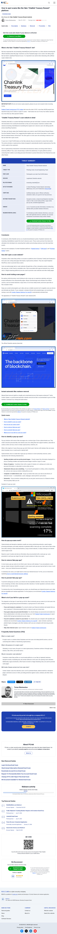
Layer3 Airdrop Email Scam (9, 765)
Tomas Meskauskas (10, 20)
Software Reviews (6, 918)
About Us (27, 913)
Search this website (49, 913)
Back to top (53, 707)
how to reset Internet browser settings (17, 574)
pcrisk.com (15, 894)
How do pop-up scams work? (12, 424)
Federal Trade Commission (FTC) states (12, 109)
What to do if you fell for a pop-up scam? (15, 432)
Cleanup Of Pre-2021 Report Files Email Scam (15, 777)
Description (14, 26)
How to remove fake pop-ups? (12, 427)
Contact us (27, 910)
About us (28, 753)
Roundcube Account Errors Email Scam (13, 771)
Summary (23, 26)
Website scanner (48, 910)
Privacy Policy (36, 408)
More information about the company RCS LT (30, 719)
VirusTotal (48, 188)
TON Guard (44, 248)
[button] (54, 3)
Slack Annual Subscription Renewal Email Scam (16, 768)
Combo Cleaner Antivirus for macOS (21, 292)
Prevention (42, 26)
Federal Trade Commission (42, 614)
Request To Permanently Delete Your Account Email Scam (19, 774)
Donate (28, 726)
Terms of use (37, 927)
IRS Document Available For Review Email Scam (16, 779)
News (3, 913)
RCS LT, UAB (5, 891)
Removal (32, 26)
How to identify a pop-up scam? (12, 422)
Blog (2, 916)
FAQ (49, 26)
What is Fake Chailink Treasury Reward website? (17, 419)
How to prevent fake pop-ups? (12, 430)
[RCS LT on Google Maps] (2, 899)
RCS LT (28, 41)
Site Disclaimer (28, 927)
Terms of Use (46, 408)
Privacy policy (20, 927)
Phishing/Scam (6, 14)
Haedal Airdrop (35, 248)
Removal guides (5, 910)
